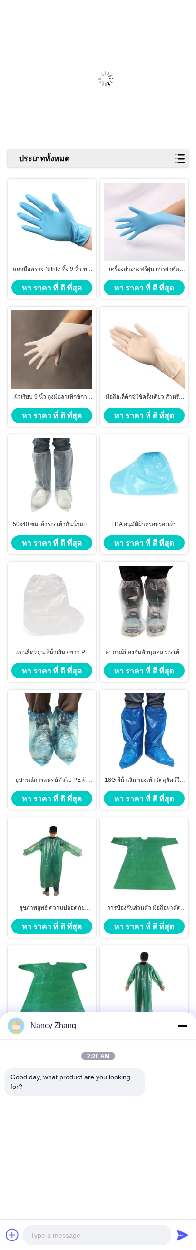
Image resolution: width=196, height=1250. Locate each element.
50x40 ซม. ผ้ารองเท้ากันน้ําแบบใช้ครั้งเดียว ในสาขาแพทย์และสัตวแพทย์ (52, 525)
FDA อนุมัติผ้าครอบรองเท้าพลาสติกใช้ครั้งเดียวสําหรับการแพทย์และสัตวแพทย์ (144, 525)
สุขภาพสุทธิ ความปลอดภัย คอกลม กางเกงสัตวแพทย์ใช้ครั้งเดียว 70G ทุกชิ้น (52, 908)
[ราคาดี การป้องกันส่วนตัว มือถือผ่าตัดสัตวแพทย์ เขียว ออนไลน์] (144, 860)
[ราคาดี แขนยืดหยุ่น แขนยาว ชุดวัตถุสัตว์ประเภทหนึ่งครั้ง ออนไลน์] (144, 988)
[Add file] (12, 1234)
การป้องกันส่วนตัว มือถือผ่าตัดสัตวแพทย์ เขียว (144, 908)
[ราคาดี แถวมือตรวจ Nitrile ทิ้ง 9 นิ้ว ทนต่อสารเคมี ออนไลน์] (51, 221)
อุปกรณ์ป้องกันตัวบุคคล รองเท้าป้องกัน (144, 652)
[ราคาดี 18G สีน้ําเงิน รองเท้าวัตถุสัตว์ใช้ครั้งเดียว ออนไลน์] (144, 732)
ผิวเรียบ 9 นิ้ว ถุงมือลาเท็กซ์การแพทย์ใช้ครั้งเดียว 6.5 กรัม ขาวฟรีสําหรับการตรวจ (52, 397)
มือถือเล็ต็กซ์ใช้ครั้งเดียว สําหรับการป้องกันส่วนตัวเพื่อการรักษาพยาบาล (144, 397)
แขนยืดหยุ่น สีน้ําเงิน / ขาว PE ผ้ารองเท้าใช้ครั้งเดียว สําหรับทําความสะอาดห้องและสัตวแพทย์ (51, 652)
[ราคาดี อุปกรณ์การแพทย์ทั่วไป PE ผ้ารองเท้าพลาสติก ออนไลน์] (51, 732)
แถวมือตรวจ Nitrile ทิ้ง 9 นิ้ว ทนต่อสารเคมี (52, 269)
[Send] (182, 1234)
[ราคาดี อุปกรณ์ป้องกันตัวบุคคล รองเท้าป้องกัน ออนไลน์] (144, 605)
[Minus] (182, 1025)
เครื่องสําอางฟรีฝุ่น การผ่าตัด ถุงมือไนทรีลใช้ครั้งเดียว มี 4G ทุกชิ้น (144, 269)
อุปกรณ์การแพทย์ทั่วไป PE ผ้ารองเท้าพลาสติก (52, 780)
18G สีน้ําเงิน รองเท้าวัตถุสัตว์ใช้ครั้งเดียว (144, 780)
